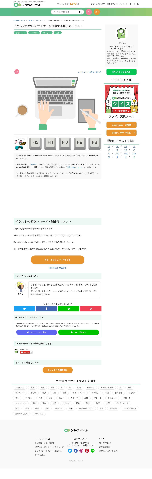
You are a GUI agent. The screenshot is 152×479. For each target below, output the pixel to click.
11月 (126, 154)
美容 (27, 408)
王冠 (107, 393)
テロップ (126, 398)
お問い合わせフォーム (74, 167)
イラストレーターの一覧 (129, 4)
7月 (125, 150)
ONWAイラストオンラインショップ (49, 447)
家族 (78, 403)
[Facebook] (46, 308)
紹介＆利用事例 (105, 443)
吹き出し (95, 393)
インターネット (122, 403)
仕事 (41, 398)
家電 (101, 408)
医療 (71, 408)
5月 (109, 150)
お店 (54, 403)
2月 (117, 147)
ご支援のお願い (105, 447)
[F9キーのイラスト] (80, 143)
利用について (112, 4)
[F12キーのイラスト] (35, 143)
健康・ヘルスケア (86, 408)
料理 (47, 408)
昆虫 (79, 387)
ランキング (19, 393)
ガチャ (98, 12)
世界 (32, 387)
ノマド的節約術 (129, 408)
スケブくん (38, 414)
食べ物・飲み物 (107, 387)
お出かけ (118, 393)
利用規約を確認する (58, 268)
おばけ (61, 398)
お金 (54, 393)
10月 (117, 154)
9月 (109, 154)
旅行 (98, 403)
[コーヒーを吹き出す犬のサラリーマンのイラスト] (20, 143)
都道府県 (113, 408)
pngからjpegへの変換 (121, 125)
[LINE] (68, 308)
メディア (66, 403)
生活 (37, 408)
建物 (44, 403)
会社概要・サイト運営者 (44, 443)
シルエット (112, 398)
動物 (52, 387)
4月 (134, 147)
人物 (42, 387)
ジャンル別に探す (98, 4)
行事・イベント (79, 393)
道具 (44, 393)
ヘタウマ (59, 408)
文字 (108, 403)
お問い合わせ (40, 455)
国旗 (34, 403)
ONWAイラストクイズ (108, 451)
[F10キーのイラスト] (65, 143)
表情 (51, 398)
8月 (134, 150)
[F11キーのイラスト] (50, 143)
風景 (86, 398)
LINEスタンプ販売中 (121, 72)
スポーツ (74, 398)
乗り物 (33, 393)
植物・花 (90, 387)
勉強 (130, 387)
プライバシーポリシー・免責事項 (48, 451)
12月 (134, 154)
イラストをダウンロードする (58, 260)
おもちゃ (132, 393)
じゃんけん (19, 387)
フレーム (97, 398)
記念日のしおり (21, 414)
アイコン (28, 398)
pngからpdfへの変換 (121, 133)
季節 (64, 393)
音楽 (17, 408)
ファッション (20, 403)
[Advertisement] (57, 52)
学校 (88, 403)
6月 (117, 150)
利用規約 (34, 164)
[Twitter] (24, 308)
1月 (109, 147)
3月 (125, 147)
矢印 (17, 398)
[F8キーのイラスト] (94, 143)
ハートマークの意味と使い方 (89, 72)
